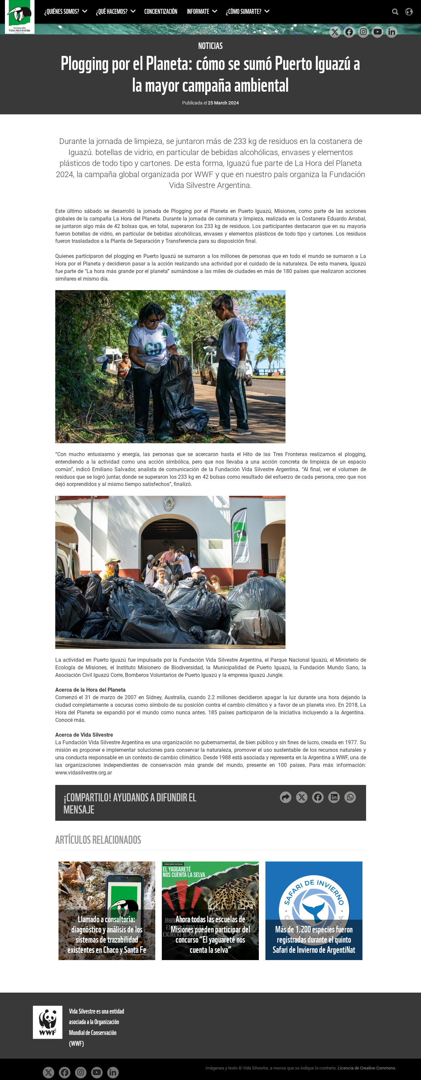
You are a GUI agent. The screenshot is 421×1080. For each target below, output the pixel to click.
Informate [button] (198, 11)
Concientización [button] (160, 11)
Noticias (210, 45)
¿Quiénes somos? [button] (62, 11)
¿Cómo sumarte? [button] (244, 11)
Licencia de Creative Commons (366, 1068)
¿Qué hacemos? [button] (112, 11)
